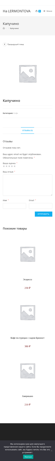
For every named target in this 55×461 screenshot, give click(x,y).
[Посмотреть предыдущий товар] (5, 44)
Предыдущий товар (15, 44)
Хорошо (28, 457)
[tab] (27, 130)
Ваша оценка (10, 163)
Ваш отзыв (9, 171)
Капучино (14, 28)
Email (32, 200)
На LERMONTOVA (16, 11)
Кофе (15, 113)
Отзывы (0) (27, 130)
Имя (6, 200)
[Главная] (4, 28)
